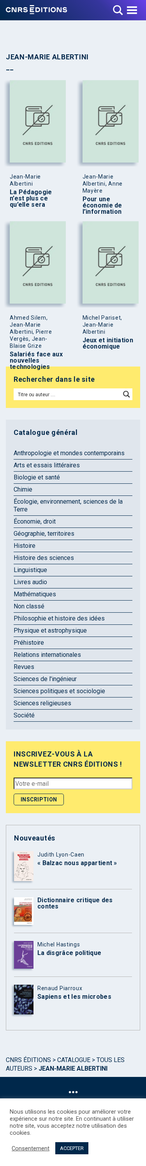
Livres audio (30, 582)
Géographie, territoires (44, 533)
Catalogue (73, 1060)
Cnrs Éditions (28, 1060)
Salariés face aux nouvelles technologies (36, 360)
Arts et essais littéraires (47, 465)
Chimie (23, 489)
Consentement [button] (30, 1148)
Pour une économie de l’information (102, 205)
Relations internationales (47, 654)
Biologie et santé (37, 477)
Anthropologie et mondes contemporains (69, 453)
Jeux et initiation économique (108, 343)
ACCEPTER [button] (72, 1148)
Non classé (29, 606)
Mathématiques (35, 594)
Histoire (24, 545)
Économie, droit (35, 521)
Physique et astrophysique (50, 630)
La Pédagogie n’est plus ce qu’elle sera (31, 198)
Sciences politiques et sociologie (59, 691)
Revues (24, 667)
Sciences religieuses (42, 703)
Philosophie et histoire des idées (59, 618)
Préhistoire (29, 642)
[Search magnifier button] (126, 394)
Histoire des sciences (44, 558)
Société (24, 715)
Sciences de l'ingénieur (45, 679)
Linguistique (30, 570)
